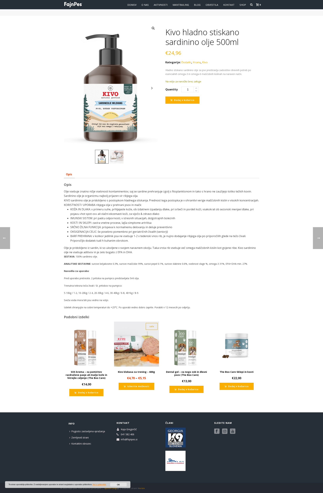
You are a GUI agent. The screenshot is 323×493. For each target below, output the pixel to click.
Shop (243, 4)
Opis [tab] (69, 174)
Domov (131, 4)
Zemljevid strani (80, 437)
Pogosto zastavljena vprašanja (88, 431)
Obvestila (212, 4)
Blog (197, 4)
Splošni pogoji (111, 488)
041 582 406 (127, 434)
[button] (153, 28)
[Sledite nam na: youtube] (232, 431)
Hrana (197, 62)
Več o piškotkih (99, 484)
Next (152, 88)
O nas (145, 4)
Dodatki (186, 62)
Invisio (141, 488)
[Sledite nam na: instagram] (224, 431)
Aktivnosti (161, 4)
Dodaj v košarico (184, 100)
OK (118, 484)
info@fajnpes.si (129, 439)
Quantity (171, 89)
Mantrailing (181, 4)
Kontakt (229, 4)
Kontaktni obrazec (81, 443)
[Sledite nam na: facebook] (217, 431)
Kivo (205, 62)
